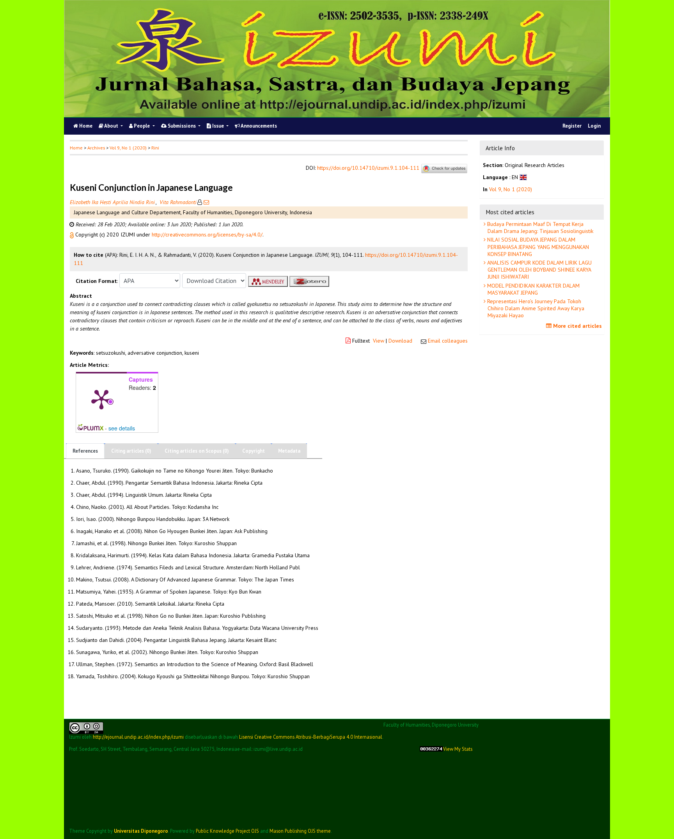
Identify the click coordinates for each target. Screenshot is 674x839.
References (85, 451)
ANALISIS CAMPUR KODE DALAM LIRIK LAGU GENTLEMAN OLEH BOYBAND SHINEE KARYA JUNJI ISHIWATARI (539, 269)
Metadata (289, 451)
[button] (72, 234)
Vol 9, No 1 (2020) (128, 148)
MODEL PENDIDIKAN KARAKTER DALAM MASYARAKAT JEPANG (533, 289)
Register (572, 126)
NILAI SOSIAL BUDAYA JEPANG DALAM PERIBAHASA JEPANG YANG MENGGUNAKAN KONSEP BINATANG (537, 246)
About (111, 126)
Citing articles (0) (131, 451)
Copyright (253, 451)
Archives (96, 148)
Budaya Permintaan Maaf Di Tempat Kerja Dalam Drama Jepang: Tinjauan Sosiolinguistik (539, 227)
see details (121, 428)
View (378, 340)
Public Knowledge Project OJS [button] (227, 831)
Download (400, 340)
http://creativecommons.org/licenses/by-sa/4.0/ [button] (207, 234)
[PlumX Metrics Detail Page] (101, 398)
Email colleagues (448, 340)
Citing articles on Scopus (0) (197, 451)
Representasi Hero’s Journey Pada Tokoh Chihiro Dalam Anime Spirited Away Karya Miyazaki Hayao (535, 308)
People (142, 126)
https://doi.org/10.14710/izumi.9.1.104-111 (368, 168)
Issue (218, 126)
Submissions (182, 126)
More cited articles (577, 325)
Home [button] (76, 148)
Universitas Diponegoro (141, 831)
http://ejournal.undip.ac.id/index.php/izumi (138, 737)
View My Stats (457, 749)
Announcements (258, 126)
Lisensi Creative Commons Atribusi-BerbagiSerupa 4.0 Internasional (310, 737)
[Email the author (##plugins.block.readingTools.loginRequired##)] (205, 202)
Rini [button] (155, 148)
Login (594, 126)
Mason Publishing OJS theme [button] (300, 831)
